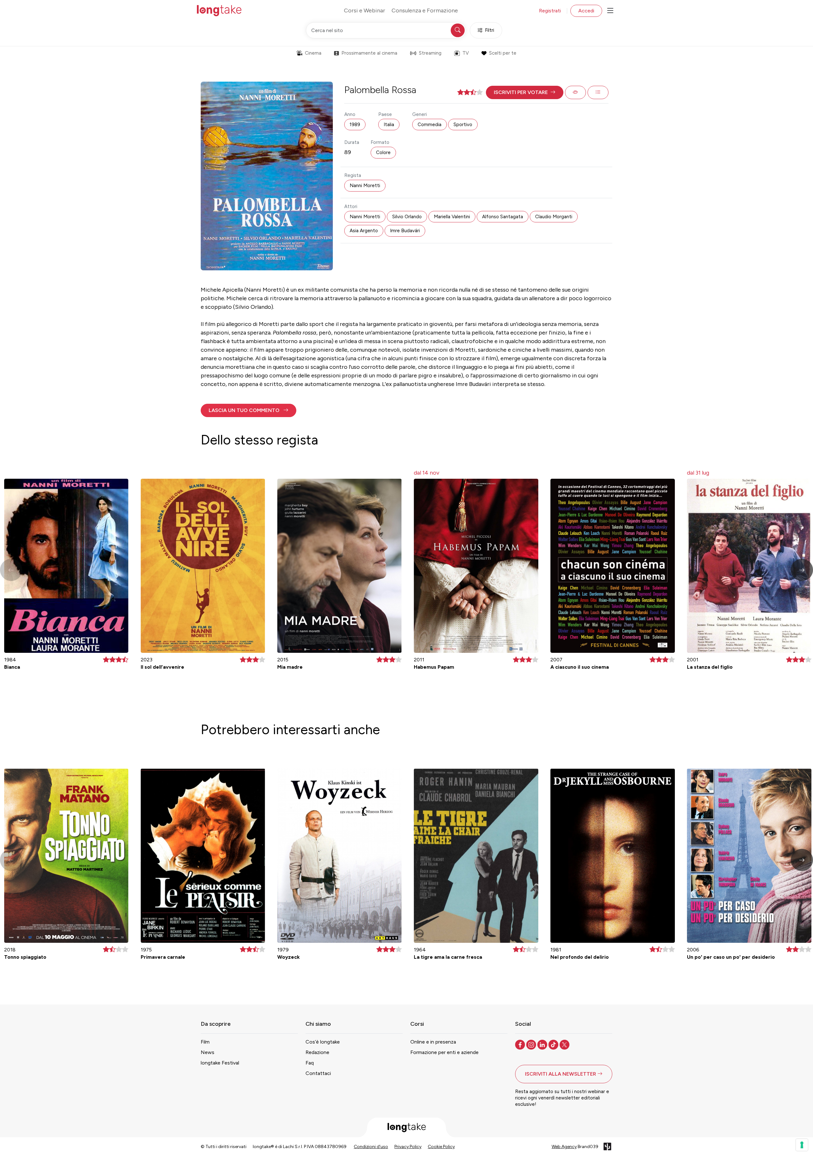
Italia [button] (389, 124)
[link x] (565, 1044)
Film (205, 1042)
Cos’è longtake (323, 1042)
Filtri (489, 30)
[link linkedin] (542, 1044)
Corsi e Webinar (364, 10)
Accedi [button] (586, 11)
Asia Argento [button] (364, 230)
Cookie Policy (441, 1146)
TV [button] (465, 53)
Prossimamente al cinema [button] (369, 53)
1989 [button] (355, 124)
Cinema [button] (313, 53)
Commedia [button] (429, 124)
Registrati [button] (550, 11)
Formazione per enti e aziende (444, 1052)
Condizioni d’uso (371, 1146)
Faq (310, 1063)
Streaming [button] (430, 53)
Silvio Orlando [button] (407, 217)
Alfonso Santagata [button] (502, 217)
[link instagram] (531, 1044)
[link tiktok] (554, 1044)
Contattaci (318, 1073)
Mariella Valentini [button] (452, 217)
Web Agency (564, 1146)
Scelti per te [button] (502, 53)
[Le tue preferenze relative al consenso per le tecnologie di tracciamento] (802, 1145)
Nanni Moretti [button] (365, 185)
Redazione (317, 1052)
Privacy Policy (407, 1146)
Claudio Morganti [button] (553, 217)
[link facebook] (520, 1044)
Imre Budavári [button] (405, 230)
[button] (524, 92)
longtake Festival (220, 1063)
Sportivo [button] (463, 124)
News (207, 1052)
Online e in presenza (433, 1042)
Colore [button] (383, 152)
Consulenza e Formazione (425, 10)
